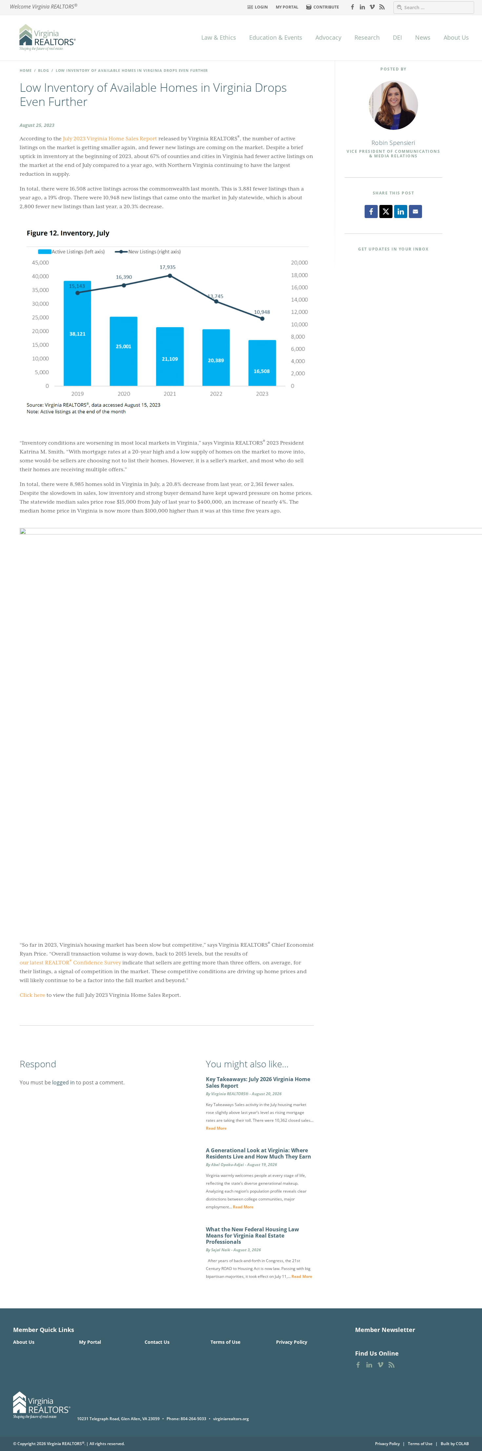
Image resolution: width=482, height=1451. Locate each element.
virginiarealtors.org (231, 1418)
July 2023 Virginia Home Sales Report (110, 139)
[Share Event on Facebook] (371, 211)
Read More (216, 1128)
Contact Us (157, 1342)
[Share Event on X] (385, 211)
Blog (43, 70)
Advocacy (328, 37)
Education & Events (275, 37)
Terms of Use (225, 1342)
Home (26, 70)
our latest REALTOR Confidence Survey (70, 962)
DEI (397, 37)
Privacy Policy (291, 1342)
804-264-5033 (193, 1418)
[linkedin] (362, 6)
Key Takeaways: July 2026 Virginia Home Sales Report (258, 1082)
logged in (63, 1082)
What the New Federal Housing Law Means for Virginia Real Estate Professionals (252, 1235)
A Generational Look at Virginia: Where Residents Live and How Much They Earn (258, 1153)
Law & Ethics (218, 37)
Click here (32, 995)
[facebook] (352, 6)
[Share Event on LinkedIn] (400, 211)
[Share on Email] (415, 211)
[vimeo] (372, 6)
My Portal (287, 7)
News (423, 37)
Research (367, 37)
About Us (456, 37)
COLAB (462, 1443)
